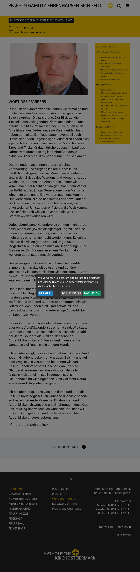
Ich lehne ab (71, 293)
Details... (46, 293)
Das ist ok (92, 293)
